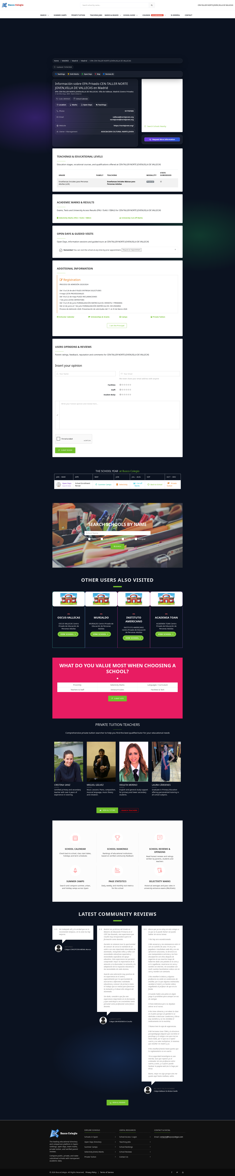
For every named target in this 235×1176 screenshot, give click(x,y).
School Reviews (125, 1152)
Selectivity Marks (159, 881)
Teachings (61, 74)
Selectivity (123, 484)
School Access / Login (128, 1137)
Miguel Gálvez (95, 784)
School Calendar (82, 99)
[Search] (152, 5)
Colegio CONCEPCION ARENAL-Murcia (78, 949)
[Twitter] (177, 1172)
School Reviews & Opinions (159, 850)
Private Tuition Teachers (117, 724)
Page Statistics (117, 881)
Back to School (156, 484)
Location (62, 105)
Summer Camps (60, 15)
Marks (74, 105)
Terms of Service (107, 1172)
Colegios (152, 15)
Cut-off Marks (138, 484)
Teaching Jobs (96, 15)
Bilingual (141, 539)
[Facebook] (171, 1172)
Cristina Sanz (62, 784)
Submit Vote (119, 698)
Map (98, 74)
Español (176, 15)
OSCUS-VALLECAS (68, 617)
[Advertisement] (117, 36)
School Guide (129, 15)
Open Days (88, 74)
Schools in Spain (91, 1137)
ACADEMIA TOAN (166, 617)
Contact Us (123, 1157)
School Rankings (117, 848)
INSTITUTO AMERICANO (133, 619)
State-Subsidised (111, 539)
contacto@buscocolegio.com (171, 1137)
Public (93, 539)
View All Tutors (108, 810)
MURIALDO (101, 617)
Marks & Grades (112, 15)
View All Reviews (118, 1102)
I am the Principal (117, 325)
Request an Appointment (131, 250)
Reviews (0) (109, 74)
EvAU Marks (74, 74)
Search (43, 15)
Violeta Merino (128, 784)
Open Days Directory (92, 1142)
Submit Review (66, 450)
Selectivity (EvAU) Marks (94, 1152)
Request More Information (163, 139)
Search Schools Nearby (156, 126)
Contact (188, 15)
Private (128, 539)
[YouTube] (183, 1172)
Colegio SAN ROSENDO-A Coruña (120, 1021)
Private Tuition (78, 15)
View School (67, 634)
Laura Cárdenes (161, 784)
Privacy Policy (91, 1172)
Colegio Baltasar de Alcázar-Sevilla (165, 1091)
